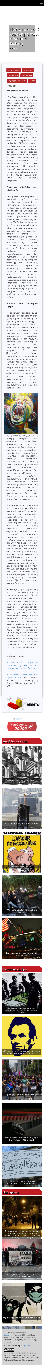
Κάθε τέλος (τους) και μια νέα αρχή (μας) (21, 824)
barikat (32, 80)
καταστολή (13, 75)
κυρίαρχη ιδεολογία (17, 80)
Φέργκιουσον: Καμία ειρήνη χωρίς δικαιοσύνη (21, 954)
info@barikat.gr (26, 1345)
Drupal (6, 1335)
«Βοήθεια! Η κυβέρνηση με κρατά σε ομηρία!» (21, 781)
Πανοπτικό (28, 70)
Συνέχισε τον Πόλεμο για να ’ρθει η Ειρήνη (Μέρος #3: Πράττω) (21, 1138)
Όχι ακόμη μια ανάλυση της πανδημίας (21, 1317)
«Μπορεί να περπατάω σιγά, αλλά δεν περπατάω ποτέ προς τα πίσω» (21, 1052)
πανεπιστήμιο (13, 70)
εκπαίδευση (27, 75)
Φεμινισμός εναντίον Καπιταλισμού (21, 1094)
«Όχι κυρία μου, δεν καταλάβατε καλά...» (21, 910)
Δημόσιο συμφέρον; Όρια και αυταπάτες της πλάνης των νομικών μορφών (21, 1009)
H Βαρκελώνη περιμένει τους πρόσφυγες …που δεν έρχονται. (21, 1182)
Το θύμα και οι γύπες (21, 866)
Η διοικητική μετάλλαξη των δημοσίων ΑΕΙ (22, 676)
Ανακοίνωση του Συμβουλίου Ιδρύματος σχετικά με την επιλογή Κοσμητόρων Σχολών (22, 665)
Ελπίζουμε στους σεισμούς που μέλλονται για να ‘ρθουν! (21, 1275)
